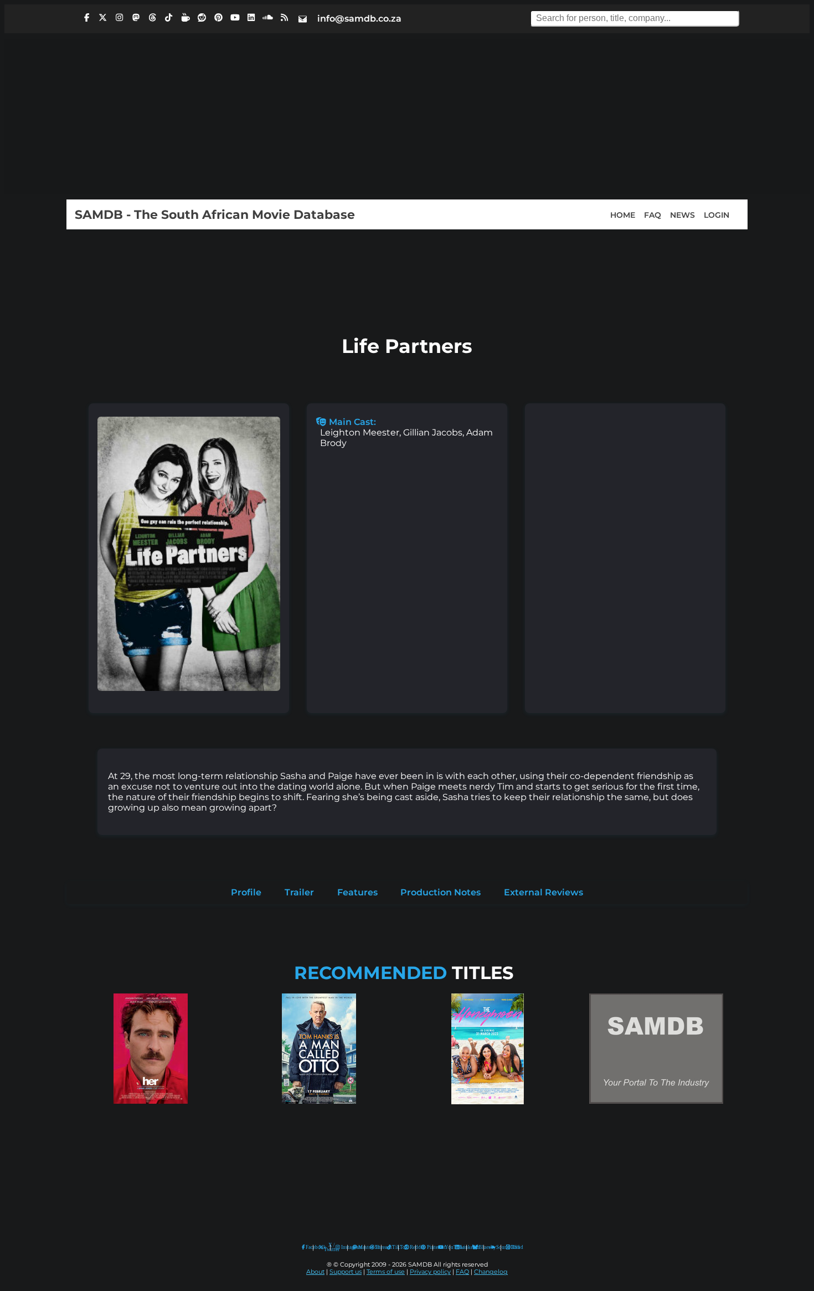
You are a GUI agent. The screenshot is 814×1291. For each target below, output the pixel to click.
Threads (375, 1247)
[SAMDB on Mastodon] (135, 17)
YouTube (441, 1247)
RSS (512, 1247)
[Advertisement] (407, 116)
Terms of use (386, 1271)
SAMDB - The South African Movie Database (215, 214)
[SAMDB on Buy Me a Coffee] (185, 17)
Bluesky (475, 1247)
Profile (246, 892)
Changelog (491, 1271)
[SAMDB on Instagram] (119, 17)
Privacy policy (430, 1271)
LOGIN (716, 214)
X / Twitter (324, 1247)
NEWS (682, 214)
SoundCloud (492, 1247)
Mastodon (358, 1247)
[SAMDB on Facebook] (86, 17)
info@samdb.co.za (359, 18)
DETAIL (150, 1114)
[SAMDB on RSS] (284, 17)
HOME (622, 214)
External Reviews (543, 892)
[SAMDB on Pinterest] (218, 17)
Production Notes (440, 892)
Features (357, 892)
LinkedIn (460, 1247)
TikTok (392, 1247)
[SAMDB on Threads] (152, 17)
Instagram (341, 1247)
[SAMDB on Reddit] (202, 17)
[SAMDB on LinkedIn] (251, 17)
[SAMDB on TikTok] (169, 17)
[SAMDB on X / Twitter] (103, 17)
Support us (345, 1271)
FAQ (652, 214)
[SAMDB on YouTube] (235, 17)
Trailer (299, 892)
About (315, 1271)
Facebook (307, 1247)
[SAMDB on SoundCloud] (268, 17)
